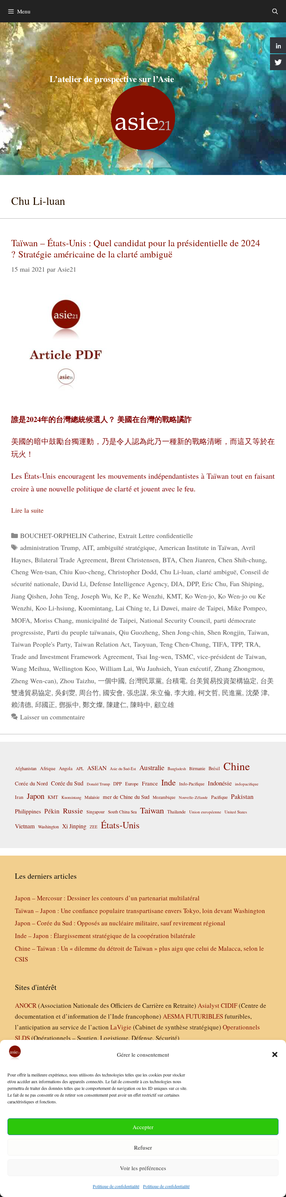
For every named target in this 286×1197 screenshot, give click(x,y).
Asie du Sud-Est (123, 768)
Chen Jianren (196, 559)
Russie (73, 811)
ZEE (94, 826)
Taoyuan (144, 644)
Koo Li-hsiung (54, 607)
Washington (48, 826)
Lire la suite (27, 510)
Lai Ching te (132, 607)
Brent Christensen (134, 559)
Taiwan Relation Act (102, 644)
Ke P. (121, 595)
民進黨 (232, 692)
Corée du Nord (31, 783)
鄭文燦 (93, 704)
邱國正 (45, 704)
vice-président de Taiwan (231, 656)
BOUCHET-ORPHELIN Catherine (67, 535)
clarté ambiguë (216, 571)
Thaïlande (176, 812)
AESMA (173, 1016)
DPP (192, 583)
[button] (275, 1054)
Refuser (143, 1147)
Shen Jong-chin (183, 632)
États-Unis (120, 825)
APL (80, 768)
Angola (66, 768)
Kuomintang (95, 607)
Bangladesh (177, 768)
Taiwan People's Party (40, 644)
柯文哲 (208, 692)
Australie (151, 767)
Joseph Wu (96, 595)
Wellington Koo (74, 668)
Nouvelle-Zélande (193, 797)
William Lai (115, 668)
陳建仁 (117, 704)
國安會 (113, 692)
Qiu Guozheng (138, 632)
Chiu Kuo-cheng (82, 571)
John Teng (63, 595)
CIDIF (229, 1005)
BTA (168, 559)
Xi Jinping (74, 826)
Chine (236, 766)
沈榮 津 (257, 692)
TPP (236, 644)
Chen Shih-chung (241, 559)
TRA (252, 644)
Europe (132, 784)
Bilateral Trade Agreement (71, 559)
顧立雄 (164, 704)
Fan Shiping (246, 583)
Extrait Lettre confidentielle (155, 535)
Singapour (95, 812)
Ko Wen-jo (199, 595)
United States (236, 812)
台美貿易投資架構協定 (223, 680)
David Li (74, 583)
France (150, 783)
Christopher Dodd (132, 571)
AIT (87, 547)
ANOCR (25, 1005)
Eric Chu (214, 583)
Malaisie (92, 797)
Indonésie (220, 783)
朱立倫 (160, 692)
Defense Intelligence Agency (128, 583)
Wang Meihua (30, 668)
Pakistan (242, 796)
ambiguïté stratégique (126, 547)
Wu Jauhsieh (153, 668)
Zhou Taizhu (77, 680)
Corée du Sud (67, 783)
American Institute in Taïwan (198, 547)
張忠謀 (137, 692)
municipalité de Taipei (106, 620)
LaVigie (120, 1027)
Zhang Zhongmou (238, 668)
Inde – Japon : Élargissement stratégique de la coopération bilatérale (105, 935)
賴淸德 (21, 704)
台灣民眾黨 (145, 680)
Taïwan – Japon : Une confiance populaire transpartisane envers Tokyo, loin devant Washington (140, 910)
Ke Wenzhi (148, 595)
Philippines (28, 811)
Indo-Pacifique (191, 784)
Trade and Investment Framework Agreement (72, 656)
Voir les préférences (143, 1168)
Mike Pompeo (246, 607)
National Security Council (175, 620)
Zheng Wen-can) (33, 680)
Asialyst (208, 1005)
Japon (35, 796)
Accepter (143, 1127)
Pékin (52, 811)
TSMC (184, 656)
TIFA (220, 644)
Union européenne (205, 812)
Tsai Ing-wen (153, 656)
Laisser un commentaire (52, 716)
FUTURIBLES (204, 1016)
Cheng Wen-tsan (33, 571)
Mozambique (164, 797)
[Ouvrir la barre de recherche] (275, 11)
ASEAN (97, 768)
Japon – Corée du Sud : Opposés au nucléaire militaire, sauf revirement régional (120, 923)
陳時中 (140, 704)
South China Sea (122, 812)
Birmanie (197, 768)
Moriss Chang (53, 620)
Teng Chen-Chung (184, 644)
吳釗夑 (65, 692)
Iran (19, 797)
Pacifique (219, 797)
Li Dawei (165, 607)
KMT (173, 595)
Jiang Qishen (28, 595)
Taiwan (257, 632)
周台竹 (89, 692)
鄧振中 (69, 704)
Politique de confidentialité (116, 1186)
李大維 (184, 692)
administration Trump (49, 547)
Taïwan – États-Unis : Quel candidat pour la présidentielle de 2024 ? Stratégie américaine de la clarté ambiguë (135, 248)
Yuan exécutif (192, 668)
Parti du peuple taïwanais (81, 632)
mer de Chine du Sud (126, 796)
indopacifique (246, 784)
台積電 (176, 680)
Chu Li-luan (176, 571)
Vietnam (25, 826)
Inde (168, 782)
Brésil (214, 768)
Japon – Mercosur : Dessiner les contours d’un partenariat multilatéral (107, 898)
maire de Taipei (202, 607)
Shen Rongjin (225, 632)
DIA (177, 583)
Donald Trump (98, 784)
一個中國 (111, 680)
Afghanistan (25, 768)
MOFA (20, 620)
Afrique (47, 768)
